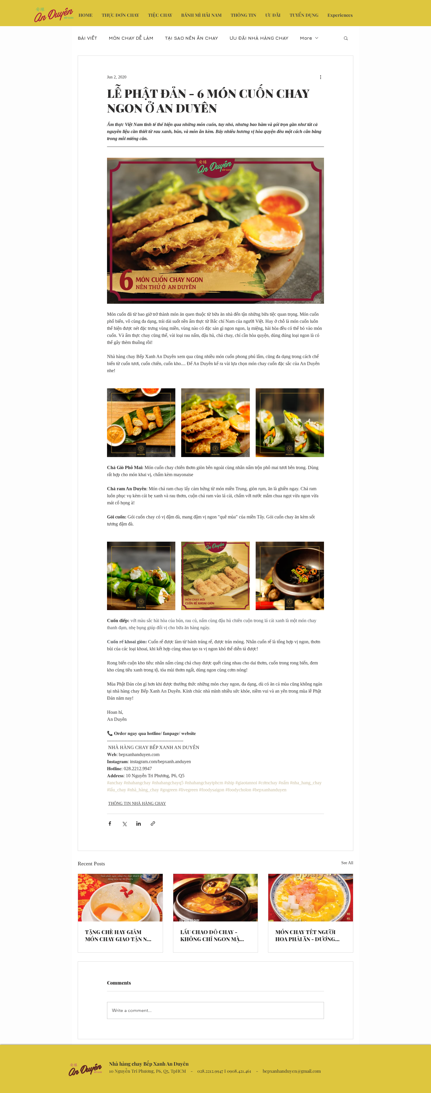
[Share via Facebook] (110, 823)
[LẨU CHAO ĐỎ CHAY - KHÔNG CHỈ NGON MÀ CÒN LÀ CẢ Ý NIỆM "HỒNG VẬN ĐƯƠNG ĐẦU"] (215, 897)
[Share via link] (153, 823)
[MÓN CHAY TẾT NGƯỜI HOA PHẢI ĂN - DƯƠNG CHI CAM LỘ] (310, 897)
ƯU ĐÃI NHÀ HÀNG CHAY (259, 38)
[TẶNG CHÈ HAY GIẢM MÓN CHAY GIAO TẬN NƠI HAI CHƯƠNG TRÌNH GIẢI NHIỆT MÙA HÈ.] (120, 897)
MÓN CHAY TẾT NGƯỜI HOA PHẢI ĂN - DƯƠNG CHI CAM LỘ (305, 936)
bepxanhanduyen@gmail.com (292, 1071)
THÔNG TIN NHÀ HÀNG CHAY (137, 803)
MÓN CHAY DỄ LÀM (131, 38)
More (306, 38)
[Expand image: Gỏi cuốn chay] (290, 422)
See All (347, 863)
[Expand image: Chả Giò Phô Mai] (141, 422)
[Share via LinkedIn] (138, 823)
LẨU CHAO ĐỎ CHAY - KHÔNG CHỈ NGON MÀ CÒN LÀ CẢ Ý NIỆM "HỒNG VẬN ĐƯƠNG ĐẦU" (214, 936)
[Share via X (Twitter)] (124, 823)
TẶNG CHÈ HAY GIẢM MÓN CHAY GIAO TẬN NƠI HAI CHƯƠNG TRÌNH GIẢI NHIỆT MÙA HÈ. (119, 936)
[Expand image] (141, 576)
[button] (346, 38)
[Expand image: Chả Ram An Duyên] (215, 422)
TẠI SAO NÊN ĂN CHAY (191, 38)
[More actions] (320, 76)
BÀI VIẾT (87, 38)
